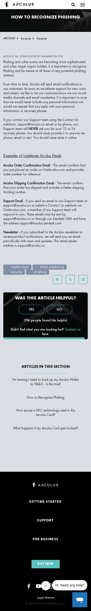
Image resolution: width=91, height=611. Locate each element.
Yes (31, 309)
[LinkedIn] (83, 279)
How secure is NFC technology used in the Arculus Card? (45, 412)
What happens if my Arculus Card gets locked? (45, 428)
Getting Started (45, 501)
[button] (73, 5)
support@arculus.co (31, 124)
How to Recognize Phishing (45, 397)
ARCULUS (9, 38)
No (59, 309)
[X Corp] (70, 279)
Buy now (45, 564)
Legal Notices (45, 598)
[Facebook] (57, 279)
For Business (46, 539)
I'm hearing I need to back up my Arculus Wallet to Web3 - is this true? (45, 381)
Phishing (8, 62)
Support (45, 520)
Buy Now (45, 13)
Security (26, 38)
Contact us (72, 329)
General (42, 38)
